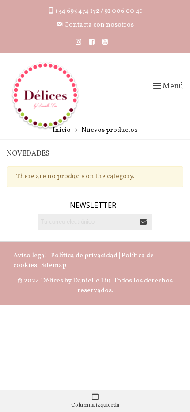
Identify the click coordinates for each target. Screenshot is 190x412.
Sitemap (53, 265)
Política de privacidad (84, 255)
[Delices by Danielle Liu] (45, 95)
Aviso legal (30, 255)
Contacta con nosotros (98, 25)
